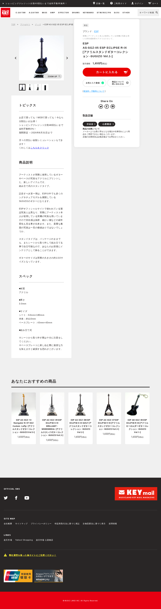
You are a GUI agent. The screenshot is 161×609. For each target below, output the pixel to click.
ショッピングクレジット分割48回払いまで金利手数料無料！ (36, 3)
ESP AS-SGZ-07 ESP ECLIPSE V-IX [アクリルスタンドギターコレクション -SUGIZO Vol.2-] (109, 424)
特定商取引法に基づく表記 (67, 524)
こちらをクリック (40, 147)
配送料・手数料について (94, 91)
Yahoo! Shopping (24, 540)
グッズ (38, 24)
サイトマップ (21, 524)
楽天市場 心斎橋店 (44, 540)
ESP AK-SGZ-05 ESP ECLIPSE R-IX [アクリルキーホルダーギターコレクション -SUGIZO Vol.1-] (137, 426)
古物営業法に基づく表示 (94, 524)
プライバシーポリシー (41, 524)
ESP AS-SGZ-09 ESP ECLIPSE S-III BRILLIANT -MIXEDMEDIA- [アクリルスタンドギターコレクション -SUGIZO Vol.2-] (52, 428)
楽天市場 (8, 540)
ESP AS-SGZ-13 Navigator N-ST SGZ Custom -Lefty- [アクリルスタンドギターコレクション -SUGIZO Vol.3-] (23, 426)
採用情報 (113, 524)
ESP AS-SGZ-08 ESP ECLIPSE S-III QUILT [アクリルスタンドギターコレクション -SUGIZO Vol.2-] (80, 426)
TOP (13, 24)
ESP (96, 31)
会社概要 (8, 524)
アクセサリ (25, 24)
